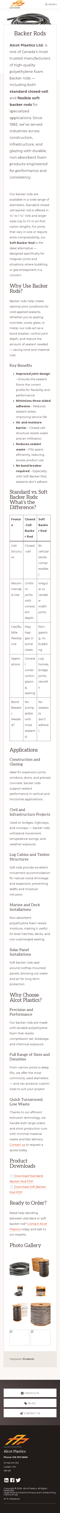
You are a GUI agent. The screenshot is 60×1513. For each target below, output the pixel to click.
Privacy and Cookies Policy (42, 1492)
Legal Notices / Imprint (15, 1492)
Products (28, 1359)
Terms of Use (11, 1494)
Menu (52, 4)
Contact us (17, 1145)
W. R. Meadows (12, 1498)
